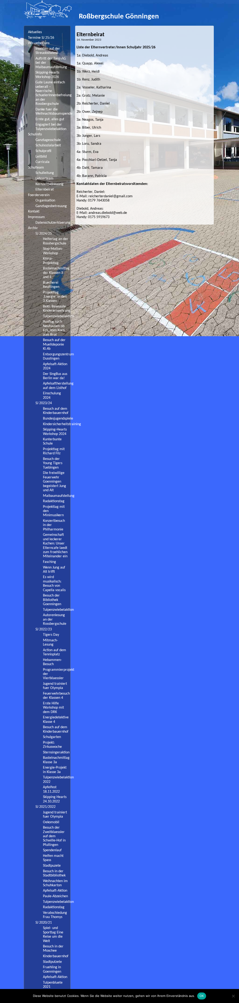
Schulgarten (52, 737)
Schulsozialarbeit (48, 145)
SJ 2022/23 (43, 629)
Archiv (33, 228)
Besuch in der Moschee (53, 949)
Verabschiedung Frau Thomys (55, 915)
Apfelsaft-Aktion (55, 891)
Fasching (49, 562)
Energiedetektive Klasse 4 (56, 720)
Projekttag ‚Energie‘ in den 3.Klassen (55, 297)
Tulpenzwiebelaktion (56, 316)
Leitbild (41, 157)
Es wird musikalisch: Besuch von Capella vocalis (54, 583)
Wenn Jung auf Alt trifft (54, 570)
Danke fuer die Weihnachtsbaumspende (52, 112)
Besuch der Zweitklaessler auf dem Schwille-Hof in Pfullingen (54, 836)
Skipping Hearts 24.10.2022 (55, 799)
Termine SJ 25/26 (41, 38)
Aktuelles (35, 32)
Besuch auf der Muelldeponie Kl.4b (54, 344)
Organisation (45, 200)
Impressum (36, 217)
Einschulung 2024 (52, 395)
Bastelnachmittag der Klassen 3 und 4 (56, 273)
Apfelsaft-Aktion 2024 (55, 366)
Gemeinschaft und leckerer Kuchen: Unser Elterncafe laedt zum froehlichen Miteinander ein (55, 545)
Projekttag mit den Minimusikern (54, 511)
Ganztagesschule (48, 140)
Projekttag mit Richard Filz (54, 451)
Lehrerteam (44, 178)
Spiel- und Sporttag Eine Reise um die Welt (53, 934)
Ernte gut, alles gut (49, 119)
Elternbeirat (44, 189)
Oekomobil (51, 822)
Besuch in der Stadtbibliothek (54, 873)
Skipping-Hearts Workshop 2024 (55, 432)
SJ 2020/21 (43, 923)
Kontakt (33, 211)
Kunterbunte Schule (52, 441)
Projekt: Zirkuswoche (52, 745)
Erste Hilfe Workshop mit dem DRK (53, 708)
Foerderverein (38, 195)
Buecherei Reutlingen (51, 285)
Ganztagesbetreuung (51, 206)
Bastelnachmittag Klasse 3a (56, 760)
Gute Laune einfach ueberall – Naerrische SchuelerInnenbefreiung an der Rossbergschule (52, 93)
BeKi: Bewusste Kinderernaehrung (56, 309)
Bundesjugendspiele (56, 418)
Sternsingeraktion (56, 752)
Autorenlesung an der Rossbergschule (54, 619)
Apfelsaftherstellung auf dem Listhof (56, 386)
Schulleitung (44, 173)
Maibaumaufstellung (56, 496)
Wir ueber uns (38, 43)
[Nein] (233, 996)
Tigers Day (51, 635)
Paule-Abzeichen (55, 896)
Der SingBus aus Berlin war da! (55, 376)
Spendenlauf (52, 850)
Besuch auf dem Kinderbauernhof (55, 411)
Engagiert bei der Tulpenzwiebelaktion (50, 127)
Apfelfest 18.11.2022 (51, 789)
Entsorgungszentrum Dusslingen (56, 356)
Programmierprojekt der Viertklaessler (56, 674)
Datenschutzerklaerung (52, 223)
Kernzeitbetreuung (49, 184)
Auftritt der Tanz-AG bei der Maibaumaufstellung (51, 63)
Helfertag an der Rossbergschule (55, 241)
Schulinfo (35, 134)
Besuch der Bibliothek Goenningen (52, 600)
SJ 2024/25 (43, 234)
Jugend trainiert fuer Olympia (55, 686)
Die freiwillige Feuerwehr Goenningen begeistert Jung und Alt (54, 481)
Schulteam (36, 168)
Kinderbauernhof (55, 956)
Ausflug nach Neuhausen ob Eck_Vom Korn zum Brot (54, 328)
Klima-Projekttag (51, 261)
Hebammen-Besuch (52, 662)
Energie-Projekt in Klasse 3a (55, 770)
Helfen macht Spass (53, 858)
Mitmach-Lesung (50, 642)
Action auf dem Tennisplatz (54, 652)
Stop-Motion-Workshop (53, 251)
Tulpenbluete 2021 (53, 985)
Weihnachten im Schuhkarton (55, 883)
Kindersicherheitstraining (56, 424)
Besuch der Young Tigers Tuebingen (52, 463)
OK (202, 996)
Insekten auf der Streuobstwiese (47, 51)
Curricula (42, 162)
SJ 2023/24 (43, 403)
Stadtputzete (52, 962)
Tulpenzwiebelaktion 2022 (56, 780)
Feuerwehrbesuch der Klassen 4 (56, 696)
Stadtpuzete (52, 866)
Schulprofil (43, 151)
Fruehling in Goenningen (52, 969)
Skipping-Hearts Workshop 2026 (47, 75)
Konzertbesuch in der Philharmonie (54, 525)
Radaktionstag (53, 501)
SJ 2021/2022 (45, 807)
